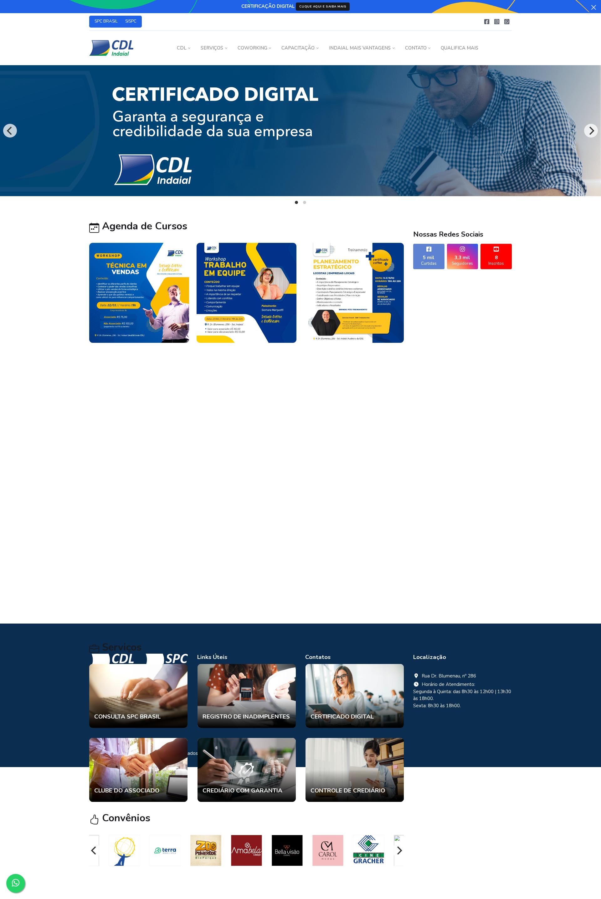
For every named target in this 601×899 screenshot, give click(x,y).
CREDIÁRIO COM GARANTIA (242, 791)
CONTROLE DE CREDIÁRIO (348, 791)
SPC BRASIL (106, 21)
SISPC (130, 21)
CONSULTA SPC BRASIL (127, 717)
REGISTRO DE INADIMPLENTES (246, 717)
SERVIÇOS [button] (212, 48)
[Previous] (10, 131)
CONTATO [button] (416, 48)
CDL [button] (182, 48)
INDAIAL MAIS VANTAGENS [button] (360, 48)
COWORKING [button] (252, 48)
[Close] (593, 7)
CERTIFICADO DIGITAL (342, 717)
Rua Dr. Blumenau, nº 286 (449, 676)
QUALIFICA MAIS (459, 48)
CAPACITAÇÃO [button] (298, 48)
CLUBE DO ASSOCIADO (126, 791)
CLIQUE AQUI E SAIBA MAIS (322, 6)
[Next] (591, 131)
